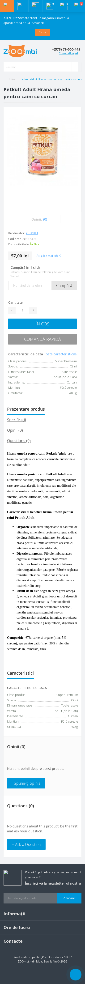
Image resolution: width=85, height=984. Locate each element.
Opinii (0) (15, 430)
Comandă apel (68, 53)
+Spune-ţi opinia (26, 783)
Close (42, 32)
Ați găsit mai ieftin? (49, 256)
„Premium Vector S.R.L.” (56, 957)
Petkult (32, 233)
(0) (45, 219)
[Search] (75, 67)
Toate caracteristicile (60, 354)
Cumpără (64, 285)
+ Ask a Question (26, 844)
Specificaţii (16, 419)
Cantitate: (16, 302)
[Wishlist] (65, 219)
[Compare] (76, 219)
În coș (42, 324)
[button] (35, 6)
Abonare (69, 898)
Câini (12, 79)
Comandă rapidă (42, 339)
